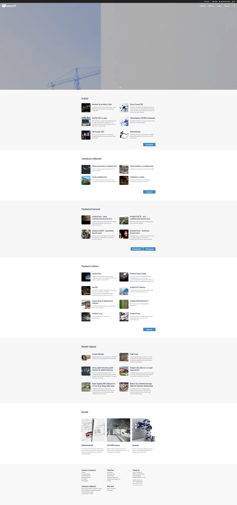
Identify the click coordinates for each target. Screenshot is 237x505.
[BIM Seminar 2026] (85, 135)
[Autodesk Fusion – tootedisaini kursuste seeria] (123, 234)
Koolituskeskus (111, 474)
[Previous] (2, 46)
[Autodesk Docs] (85, 276)
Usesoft (207, 1)
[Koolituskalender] (123, 135)
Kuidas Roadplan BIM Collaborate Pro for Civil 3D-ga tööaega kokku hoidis (103, 384)
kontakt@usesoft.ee (138, 485)
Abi (234, 1)
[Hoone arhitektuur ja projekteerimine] (123, 169)
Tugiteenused (110, 475)
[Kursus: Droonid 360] (123, 107)
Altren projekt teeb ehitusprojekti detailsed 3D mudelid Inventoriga (102, 368)
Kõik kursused (149, 249)
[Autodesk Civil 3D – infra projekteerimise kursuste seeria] (123, 219)
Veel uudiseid (149, 144)
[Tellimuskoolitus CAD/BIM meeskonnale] (123, 121)
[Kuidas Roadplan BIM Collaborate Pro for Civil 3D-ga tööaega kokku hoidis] (85, 387)
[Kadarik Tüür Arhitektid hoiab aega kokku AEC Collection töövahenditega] (123, 387)
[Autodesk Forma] (85, 316)
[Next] (235, 46)
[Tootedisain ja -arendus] (123, 180)
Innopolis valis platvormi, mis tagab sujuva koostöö (141, 368)
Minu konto (110, 490)
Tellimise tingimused (112, 477)
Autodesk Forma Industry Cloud (102, 104)
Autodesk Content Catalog (138, 273)
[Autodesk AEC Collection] (123, 290)
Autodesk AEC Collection (137, 287)
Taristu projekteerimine (99, 177)
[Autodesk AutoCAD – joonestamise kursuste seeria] (85, 234)
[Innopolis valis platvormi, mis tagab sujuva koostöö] (123, 371)
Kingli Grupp (134, 354)
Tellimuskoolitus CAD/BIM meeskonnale (142, 118)
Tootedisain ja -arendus (137, 177)
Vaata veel (149, 192)
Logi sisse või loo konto (225, 1)
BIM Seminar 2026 (98, 131)
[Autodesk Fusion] (123, 316)
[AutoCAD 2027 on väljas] (85, 121)
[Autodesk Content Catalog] (123, 276)
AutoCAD (95, 287)
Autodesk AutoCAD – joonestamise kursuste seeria (103, 231)
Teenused (226, 6)
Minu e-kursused (111, 488)
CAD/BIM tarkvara (113, 445)
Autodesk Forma (97, 313)
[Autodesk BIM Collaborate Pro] (123, 304)
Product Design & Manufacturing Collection (102, 302)
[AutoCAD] (85, 290)
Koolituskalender (135, 131)
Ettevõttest (110, 472)
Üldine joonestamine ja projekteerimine (104, 166)
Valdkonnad (202, 6)
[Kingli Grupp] (123, 357)
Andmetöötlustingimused (113, 479)
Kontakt (109, 480)
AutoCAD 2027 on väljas (99, 118)
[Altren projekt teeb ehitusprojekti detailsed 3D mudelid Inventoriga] (85, 371)
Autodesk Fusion (135, 313)
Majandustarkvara (85, 477)
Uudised (215, 1)
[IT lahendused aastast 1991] (9, 7)
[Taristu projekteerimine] (85, 180)
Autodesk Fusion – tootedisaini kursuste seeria (139, 231)
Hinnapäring (84, 480)
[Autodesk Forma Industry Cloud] (85, 107)
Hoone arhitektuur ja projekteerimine (141, 166)
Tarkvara (219, 6)
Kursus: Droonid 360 (136, 104)
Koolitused (211, 6)
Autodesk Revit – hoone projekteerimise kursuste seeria (102, 217)
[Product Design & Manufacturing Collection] (85, 304)
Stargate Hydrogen (98, 354)
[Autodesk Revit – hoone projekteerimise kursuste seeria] (85, 219)
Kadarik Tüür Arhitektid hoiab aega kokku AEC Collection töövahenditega (141, 384)
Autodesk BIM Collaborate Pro (139, 301)
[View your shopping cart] (234, 6)
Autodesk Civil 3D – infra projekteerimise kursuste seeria (140, 217)
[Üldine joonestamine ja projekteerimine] (85, 169)
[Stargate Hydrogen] (85, 357)
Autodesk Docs (96, 273)
